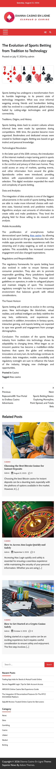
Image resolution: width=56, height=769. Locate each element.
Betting (5, 745)
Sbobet (5, 740)
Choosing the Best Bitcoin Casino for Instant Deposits (24, 467)
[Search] (50, 32)
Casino (15, 372)
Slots (4, 720)
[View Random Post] (45, 32)
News (4, 715)
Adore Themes (27, 765)
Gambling (6, 725)
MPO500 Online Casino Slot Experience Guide (20, 689)
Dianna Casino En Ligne (31, 761)
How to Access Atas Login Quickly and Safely (25, 546)
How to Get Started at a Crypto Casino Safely (25, 625)
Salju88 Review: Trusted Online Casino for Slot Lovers (23, 702)
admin (31, 56)
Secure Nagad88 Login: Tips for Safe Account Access (22, 684)
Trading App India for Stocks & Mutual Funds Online (22, 679)
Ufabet (4, 735)
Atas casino (15, 377)
